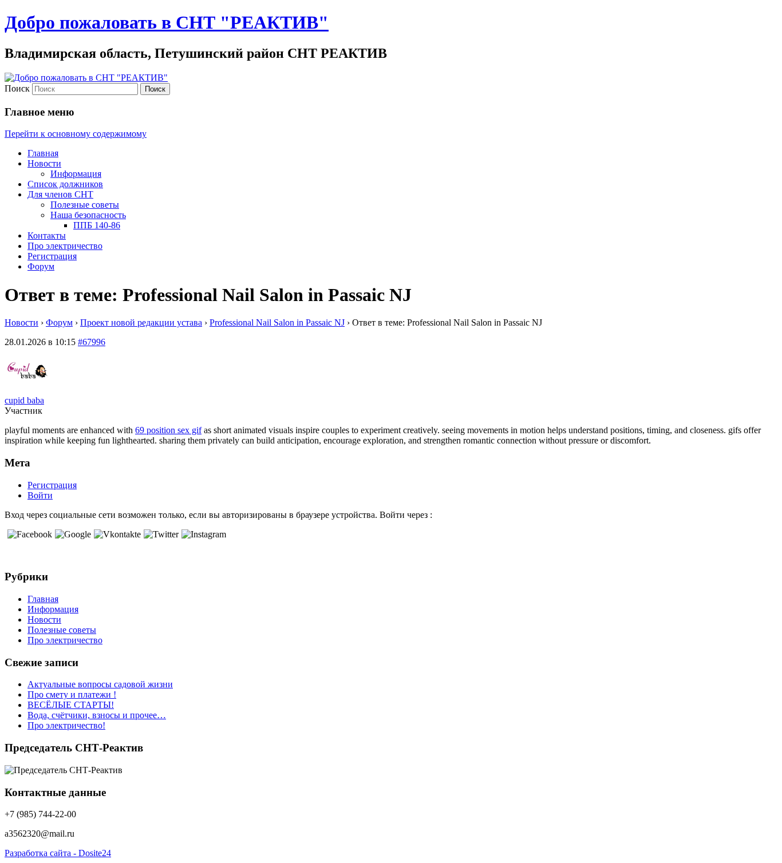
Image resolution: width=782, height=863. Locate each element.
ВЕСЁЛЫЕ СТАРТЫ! (70, 705)
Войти (40, 495)
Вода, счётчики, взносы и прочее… (96, 715)
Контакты (46, 235)
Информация (75, 174)
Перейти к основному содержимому (76, 133)
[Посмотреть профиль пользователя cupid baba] (27, 390)
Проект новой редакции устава (141, 322)
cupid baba (24, 400)
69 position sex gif (168, 430)
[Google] (71, 534)
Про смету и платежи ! (71, 694)
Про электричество (64, 246)
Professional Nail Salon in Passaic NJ (277, 322)
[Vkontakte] (116, 534)
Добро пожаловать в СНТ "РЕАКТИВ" (167, 22)
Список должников (65, 184)
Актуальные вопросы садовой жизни (100, 684)
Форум (40, 266)
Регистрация (52, 256)
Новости (44, 163)
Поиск (17, 88)
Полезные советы (84, 204)
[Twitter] (160, 534)
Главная (42, 153)
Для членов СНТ (60, 194)
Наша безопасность (88, 215)
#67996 (91, 342)
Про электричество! (66, 725)
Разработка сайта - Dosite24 (58, 853)
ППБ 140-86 (96, 225)
